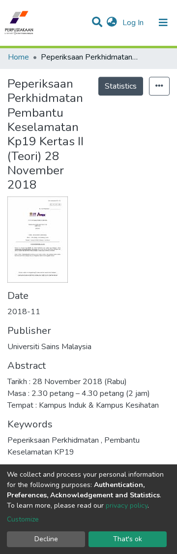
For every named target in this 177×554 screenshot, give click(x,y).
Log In (134, 22)
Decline (46, 539)
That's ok (127, 539)
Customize (23, 519)
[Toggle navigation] (163, 23)
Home (18, 57)
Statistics (121, 86)
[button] (111, 23)
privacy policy (127, 505)
